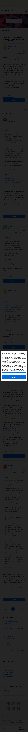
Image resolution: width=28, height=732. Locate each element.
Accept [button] (14, 378)
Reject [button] (14, 374)
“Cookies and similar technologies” (17, 370)
